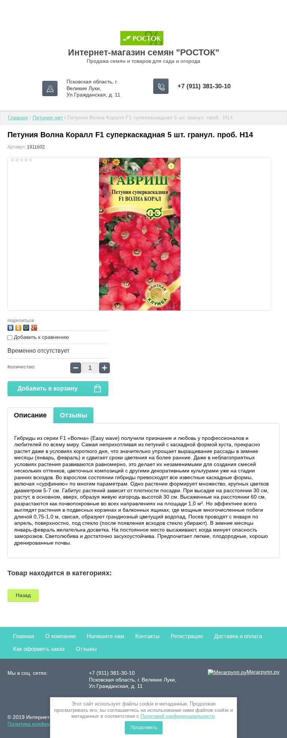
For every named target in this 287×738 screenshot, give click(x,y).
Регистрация (187, 636)
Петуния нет (48, 117)
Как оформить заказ (39, 649)
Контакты (147, 636)
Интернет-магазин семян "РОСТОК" (143, 52)
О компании (60, 636)
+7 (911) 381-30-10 (204, 86)
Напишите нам (105, 636)
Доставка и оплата (238, 636)
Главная (18, 117)
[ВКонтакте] (11, 327)
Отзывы (73, 415)
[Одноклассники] (19, 327)
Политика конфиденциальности (46, 724)
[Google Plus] (35, 327)
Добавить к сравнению (40, 337)
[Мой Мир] (27, 327)
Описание (30, 415)
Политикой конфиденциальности (178, 716)
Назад (23, 595)
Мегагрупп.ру (263, 672)
